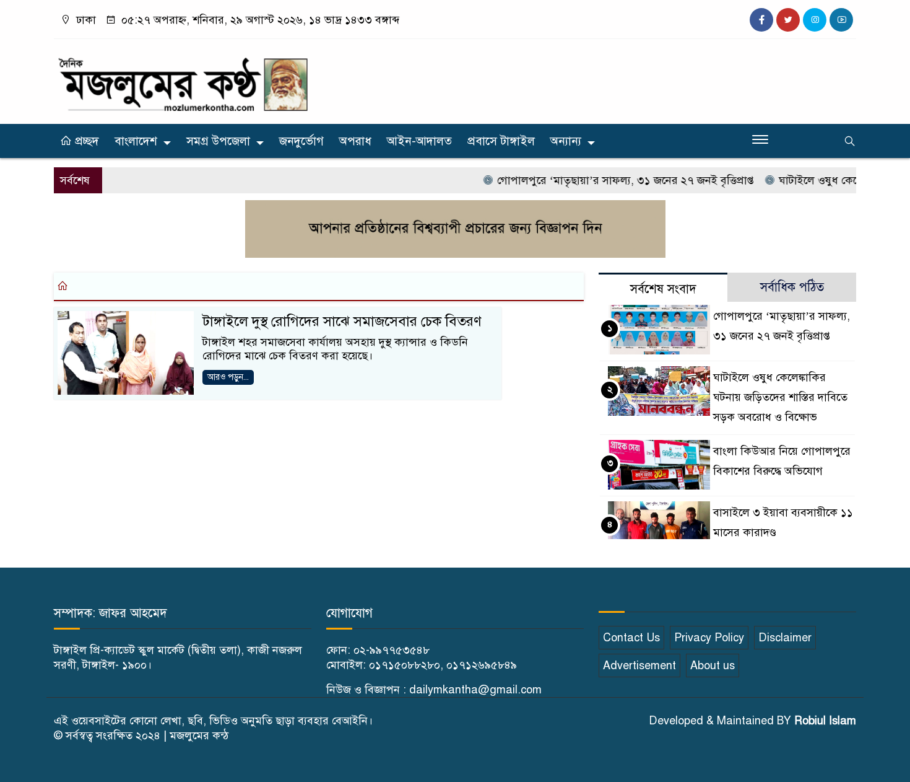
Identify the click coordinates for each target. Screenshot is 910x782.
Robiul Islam (825, 720)
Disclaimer (785, 637)
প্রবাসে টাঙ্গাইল (501, 141)
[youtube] (841, 20)
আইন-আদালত (419, 141)
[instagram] (814, 20)
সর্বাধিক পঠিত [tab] (792, 287)
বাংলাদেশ (136, 141)
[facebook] (761, 20)
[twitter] (788, 20)
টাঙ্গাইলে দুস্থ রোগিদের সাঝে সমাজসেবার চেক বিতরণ (342, 321)
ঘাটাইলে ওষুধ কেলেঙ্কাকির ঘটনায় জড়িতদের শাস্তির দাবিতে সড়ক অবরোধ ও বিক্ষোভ (780, 397)
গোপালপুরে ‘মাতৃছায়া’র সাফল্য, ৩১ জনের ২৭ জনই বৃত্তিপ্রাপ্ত (612, 180)
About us (712, 665)
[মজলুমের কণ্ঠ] (182, 79)
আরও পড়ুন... (228, 377)
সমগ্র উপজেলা (218, 141)
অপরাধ (355, 141)
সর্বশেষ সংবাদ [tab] (663, 289)
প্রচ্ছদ (85, 141)
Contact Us (631, 637)
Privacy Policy (709, 637)
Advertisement (639, 665)
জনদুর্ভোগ (301, 141)
